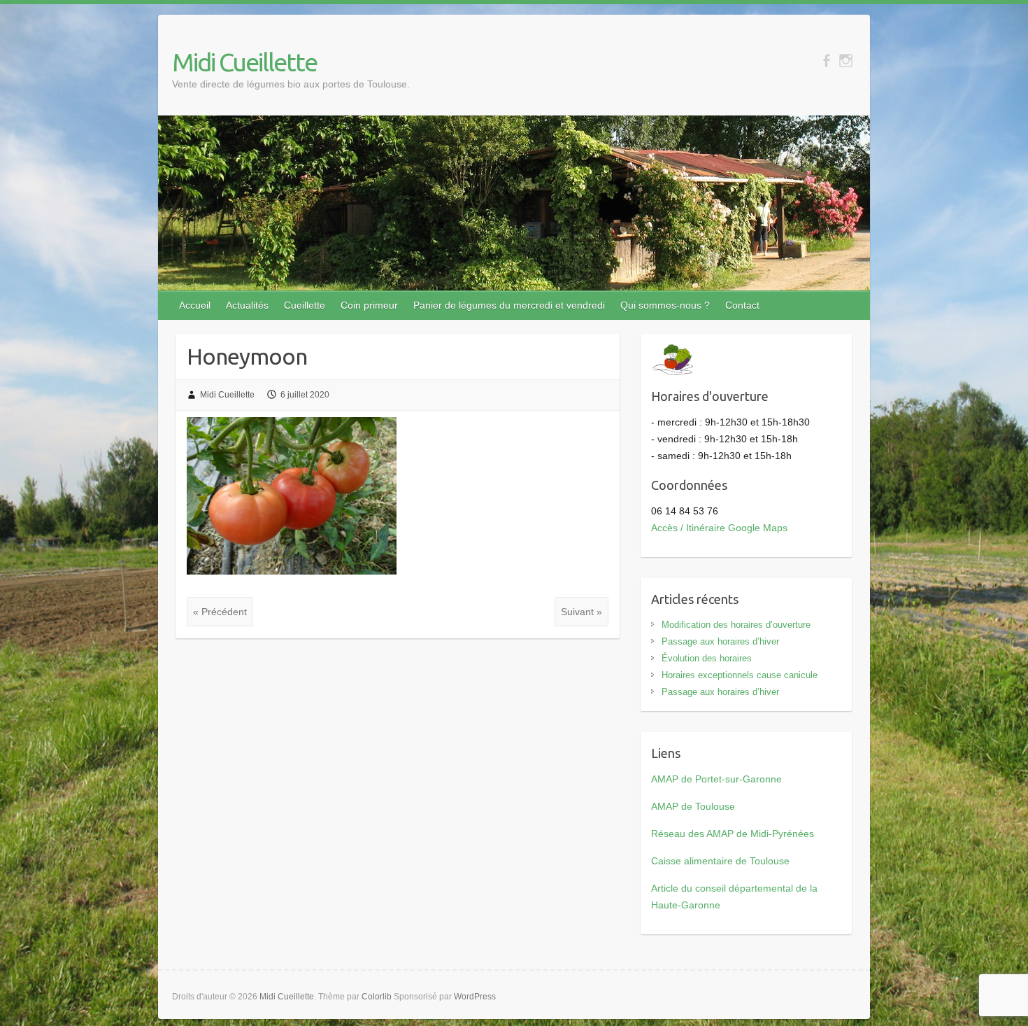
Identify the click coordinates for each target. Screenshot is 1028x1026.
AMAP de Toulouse (693, 806)
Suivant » (581, 611)
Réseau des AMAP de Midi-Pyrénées (732, 833)
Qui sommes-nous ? (665, 305)
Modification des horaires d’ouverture (736, 624)
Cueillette (304, 305)
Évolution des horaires (707, 658)
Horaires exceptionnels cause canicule (740, 675)
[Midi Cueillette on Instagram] (845, 60)
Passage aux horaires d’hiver (720, 641)
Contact (742, 305)
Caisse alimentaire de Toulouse (720, 860)
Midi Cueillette (244, 62)
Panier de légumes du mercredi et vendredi (509, 305)
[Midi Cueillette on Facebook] (826, 60)
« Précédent (220, 611)
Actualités (247, 305)
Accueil (194, 305)
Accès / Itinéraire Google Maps (719, 527)
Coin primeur (369, 305)
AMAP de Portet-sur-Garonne (716, 779)
